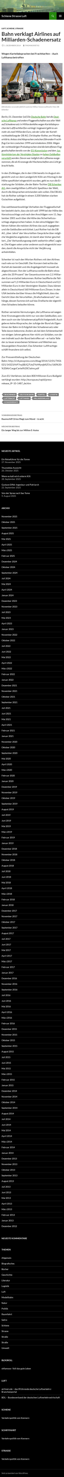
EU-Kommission (39, 150)
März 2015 (7, 1074)
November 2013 (9, 1164)
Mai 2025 (6, 539)
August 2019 (8, 809)
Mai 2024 (6, 584)
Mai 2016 (6, 1006)
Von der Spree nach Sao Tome (16, 493)
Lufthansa (24, 398)
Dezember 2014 (9, 1091)
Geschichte (7, 1274)
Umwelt (5, 1348)
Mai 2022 (6, 657)
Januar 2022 (8, 679)
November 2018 (9, 854)
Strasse (19, 28)
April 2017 (7, 955)
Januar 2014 (8, 1153)
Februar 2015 (8, 1079)
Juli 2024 (6, 578)
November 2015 (9, 1034)
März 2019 (7, 831)
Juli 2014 (6, 1119)
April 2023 (7, 623)
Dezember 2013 (9, 1158)
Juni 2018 (6, 877)
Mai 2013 (6, 1198)
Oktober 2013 (8, 1169)
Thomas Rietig (32, 45)
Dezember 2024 (9, 561)
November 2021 (9, 691)
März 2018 (7, 893)
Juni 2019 (6, 820)
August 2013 (8, 1181)
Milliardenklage (42, 398)
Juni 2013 (6, 1192)
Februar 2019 (8, 837)
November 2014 (9, 1096)
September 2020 (9, 753)
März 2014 (7, 1141)
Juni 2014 (6, 1124)
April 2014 (7, 1136)
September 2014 (9, 1107)
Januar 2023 (8, 629)
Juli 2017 (6, 939)
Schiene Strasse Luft (14, 16)
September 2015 (9, 1046)
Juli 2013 (6, 1186)
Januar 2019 (8, 843)
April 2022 (7, 663)
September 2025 (9, 527)
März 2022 (7, 668)
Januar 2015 (8, 1085)
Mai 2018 (6, 882)
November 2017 (9, 916)
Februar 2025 (8, 556)
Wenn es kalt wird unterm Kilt (16, 476)
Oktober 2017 (8, 922)
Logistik (54, 395)
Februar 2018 (8, 899)
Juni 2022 (6, 651)
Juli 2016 (6, 995)
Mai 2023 (6, 617)
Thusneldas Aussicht (11, 467)
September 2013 (9, 1175)
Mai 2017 (6, 950)
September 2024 (9, 572)
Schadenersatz (11, 402)
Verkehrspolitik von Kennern (15, 1418)
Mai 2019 (6, 826)
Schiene (11, 28)
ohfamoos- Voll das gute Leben (16, 1368)
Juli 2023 (6, 612)
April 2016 (7, 1012)
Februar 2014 (8, 1147)
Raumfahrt (7, 1314)
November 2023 (9, 606)
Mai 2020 (6, 758)
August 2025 (8, 533)
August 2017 (8, 933)
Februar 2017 (8, 967)
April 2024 (7, 589)
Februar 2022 (8, 674)
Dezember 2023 (9, 601)
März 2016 (7, 1017)
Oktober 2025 (8, 522)
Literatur (6, 1280)
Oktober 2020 (8, 747)
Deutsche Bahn (38, 116)
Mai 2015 (6, 1068)
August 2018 (8, 865)
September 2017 (9, 927)
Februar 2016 (8, 1023)
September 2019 (9, 803)
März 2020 (7, 770)
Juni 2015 (6, 1062)
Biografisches (8, 1263)
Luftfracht (9, 398)
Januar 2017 (8, 972)
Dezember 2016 (9, 978)
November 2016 (9, 984)
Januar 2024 (8, 595)
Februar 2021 (8, 730)
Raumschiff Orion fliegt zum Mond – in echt (23, 417)
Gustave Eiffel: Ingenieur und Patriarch (20, 484)
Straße (5, 1336)
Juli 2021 (6, 708)
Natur (4, 1303)
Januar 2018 (8, 905)
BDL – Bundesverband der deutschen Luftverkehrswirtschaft (31, 1397)
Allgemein (6, 1258)
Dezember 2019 (9, 786)
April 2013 (7, 1203)
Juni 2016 (6, 1000)
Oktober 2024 (8, 567)
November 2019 (9, 792)
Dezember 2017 (9, 910)
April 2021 (7, 724)
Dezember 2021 (9, 685)
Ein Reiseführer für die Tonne (16, 459)
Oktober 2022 (8, 640)
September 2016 (9, 989)
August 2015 (8, 1051)
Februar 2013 (8, 1215)
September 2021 (9, 702)
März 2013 (7, 1209)
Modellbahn (7, 1297)
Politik (5, 1308)
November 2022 (9, 634)
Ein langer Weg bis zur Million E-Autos (20, 428)
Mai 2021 (6, 719)
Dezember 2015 (9, 1029)
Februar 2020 (8, 775)
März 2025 (7, 550)
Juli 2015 (6, 1057)
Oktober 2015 (8, 1040)
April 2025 (7, 544)
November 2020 (9, 741)
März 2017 (7, 961)
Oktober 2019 (8, 798)
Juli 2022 (6, 646)
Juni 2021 (6, 713)
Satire (4, 1320)
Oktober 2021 (8, 696)
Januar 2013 (8, 1220)
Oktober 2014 (8, 1102)
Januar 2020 (8, 781)
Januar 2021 (8, 736)
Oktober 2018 (8, 860)
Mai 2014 (6, 1130)
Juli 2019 (6, 815)
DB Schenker (10, 395)
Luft (4, 28)
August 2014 (8, 1113)
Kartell (42, 395)
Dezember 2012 (9, 1226)
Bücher (5, 1269)
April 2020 (7, 764)
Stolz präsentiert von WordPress (15, 1473)
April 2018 (7, 888)
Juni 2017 (6, 944)
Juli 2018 (6, 871)
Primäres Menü (60, 16)
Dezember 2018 (9, 848)
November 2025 (9, 516)
